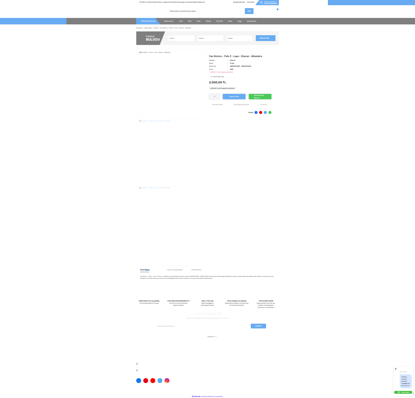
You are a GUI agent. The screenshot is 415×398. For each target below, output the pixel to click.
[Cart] (275, 11)
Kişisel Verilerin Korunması (227, 351)
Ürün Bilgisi (145, 270)
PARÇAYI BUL (264, 38)
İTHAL (232, 63)
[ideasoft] (196, 396)
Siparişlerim (140, 351)
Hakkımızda (140, 343)
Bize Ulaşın (176, 354)
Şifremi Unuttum (178, 347)
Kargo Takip (176, 351)
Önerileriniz (196, 270)
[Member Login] (263, 11)
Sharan (232, 60)
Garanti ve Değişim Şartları (227, 347)
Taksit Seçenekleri (175, 270)
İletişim (138, 347)
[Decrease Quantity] (210, 96)
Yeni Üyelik (176, 343)
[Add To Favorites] (216, 105)
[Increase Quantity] (217, 96)
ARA (249, 11)
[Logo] (146, 11)
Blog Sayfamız (141, 358)
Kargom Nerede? (239, 2)
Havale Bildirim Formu (225, 354)
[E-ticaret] (207, 396)
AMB (231, 69)
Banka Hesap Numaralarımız (145, 354)
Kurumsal (250, 2)
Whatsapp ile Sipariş (259, 96)
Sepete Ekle (234, 97)
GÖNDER (258, 326)
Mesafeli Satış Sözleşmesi (226, 343)
